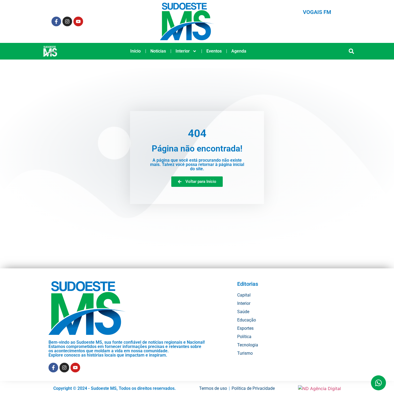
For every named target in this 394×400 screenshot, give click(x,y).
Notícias (158, 51)
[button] (351, 51)
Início (135, 51)
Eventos (214, 51)
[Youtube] (78, 21)
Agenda (238, 51)
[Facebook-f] (56, 21)
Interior (183, 51)
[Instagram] (67, 21)
